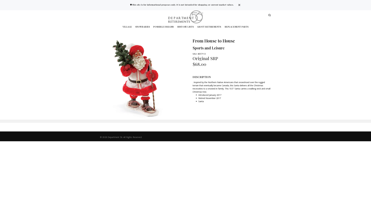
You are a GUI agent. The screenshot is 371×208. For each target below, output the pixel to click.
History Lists (185, 27)
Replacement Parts (237, 27)
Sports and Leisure (208, 47)
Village (127, 27)
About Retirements (209, 27)
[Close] (239, 5)
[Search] (269, 15)
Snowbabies (142, 27)
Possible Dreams (163, 27)
